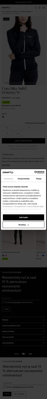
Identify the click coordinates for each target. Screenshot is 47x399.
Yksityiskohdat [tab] (23, 179)
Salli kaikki (23, 217)
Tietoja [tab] (38, 179)
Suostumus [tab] (8, 179)
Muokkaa (22, 225)
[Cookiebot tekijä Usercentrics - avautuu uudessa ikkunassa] (34, 172)
